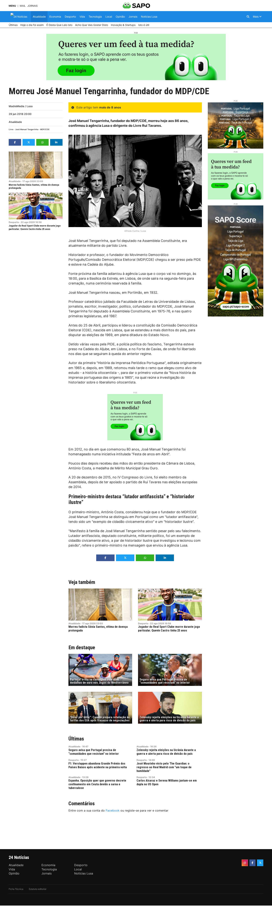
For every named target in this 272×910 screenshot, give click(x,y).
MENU (12, 6)
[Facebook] (252, 862)
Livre (11, 129)
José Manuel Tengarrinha (26, 129)
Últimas (76, 739)
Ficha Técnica (16, 889)
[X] (260, 862)
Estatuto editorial (37, 889)
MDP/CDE (44, 129)
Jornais (32, 6)
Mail (23, 6)
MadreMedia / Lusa (21, 106)
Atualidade (15, 121)
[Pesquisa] (248, 16)
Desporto (14, 222)
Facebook (113, 810)
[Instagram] (245, 862)
